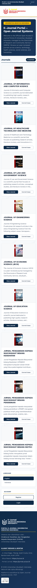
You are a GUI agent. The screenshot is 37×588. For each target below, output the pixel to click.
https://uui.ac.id (18, 558)
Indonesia (8, 482)
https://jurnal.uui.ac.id (21, 562)
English (7, 478)
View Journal (11, 103)
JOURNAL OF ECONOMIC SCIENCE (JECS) (15, 263)
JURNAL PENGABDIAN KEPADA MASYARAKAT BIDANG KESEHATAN (18, 353)
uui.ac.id (32, 2)
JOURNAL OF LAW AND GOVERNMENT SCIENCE (15, 174)
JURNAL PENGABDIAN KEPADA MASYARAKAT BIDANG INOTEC (18, 445)
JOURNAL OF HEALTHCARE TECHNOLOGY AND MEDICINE (17, 129)
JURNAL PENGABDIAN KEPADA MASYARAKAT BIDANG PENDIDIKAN (18, 400)
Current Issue (26, 103)
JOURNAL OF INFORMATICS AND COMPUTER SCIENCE (17, 85)
